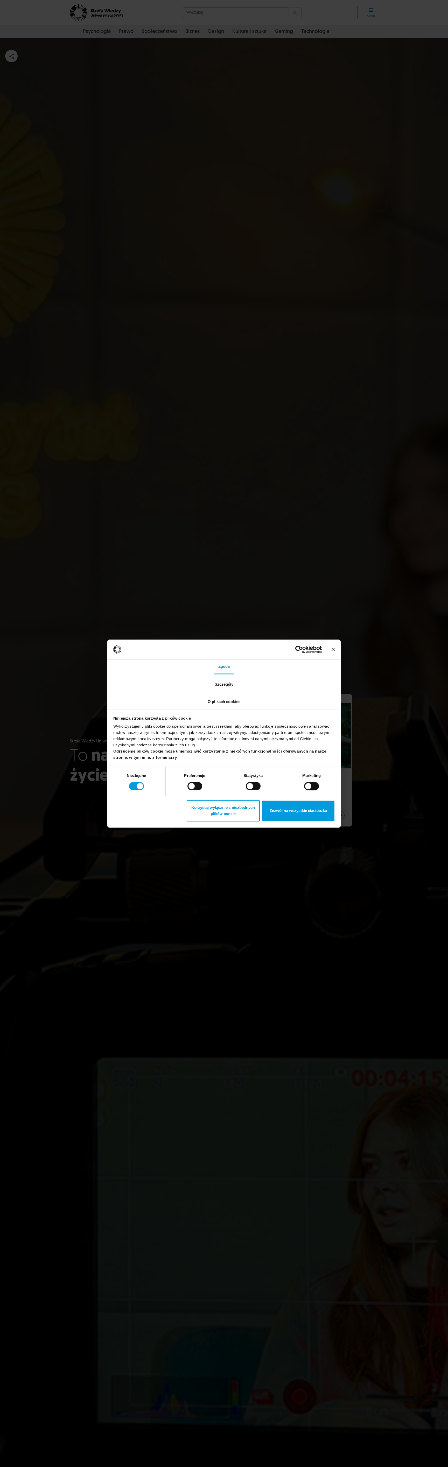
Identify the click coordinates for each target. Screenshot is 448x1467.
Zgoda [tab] (224, 666)
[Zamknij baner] (333, 649)
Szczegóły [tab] (224, 684)
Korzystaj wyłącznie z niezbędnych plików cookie (223, 810)
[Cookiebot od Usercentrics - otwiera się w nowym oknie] (299, 649)
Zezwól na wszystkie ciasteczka (298, 811)
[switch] (194, 786)
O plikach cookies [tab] (224, 702)
